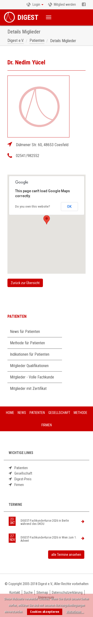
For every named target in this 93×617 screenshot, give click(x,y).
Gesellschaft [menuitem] (59, 413)
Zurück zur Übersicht (25, 283)
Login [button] (36, 4)
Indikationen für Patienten (29, 354)
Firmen (19, 485)
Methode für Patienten (27, 343)
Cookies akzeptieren (44, 612)
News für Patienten (25, 331)
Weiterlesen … (75, 612)
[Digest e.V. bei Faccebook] (84, 5)
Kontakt (14, 592)
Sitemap (42, 592)
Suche (28, 592)
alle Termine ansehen (66, 555)
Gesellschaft (23, 473)
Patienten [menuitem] (37, 413)
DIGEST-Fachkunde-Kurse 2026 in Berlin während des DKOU (45, 522)
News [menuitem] (22, 413)
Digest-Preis (22, 479)
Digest (27, 17)
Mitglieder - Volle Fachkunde (32, 377)
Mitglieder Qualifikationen (29, 365)
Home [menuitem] (10, 413)
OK (69, 207)
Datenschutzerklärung (67, 592)
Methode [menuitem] (80, 413)
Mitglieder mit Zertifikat (28, 388)
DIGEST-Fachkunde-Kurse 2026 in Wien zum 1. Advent (49, 539)
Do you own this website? (32, 206)
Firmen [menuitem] (46, 425)
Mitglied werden (65, 4)
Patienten (21, 468)
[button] (46, 219)
